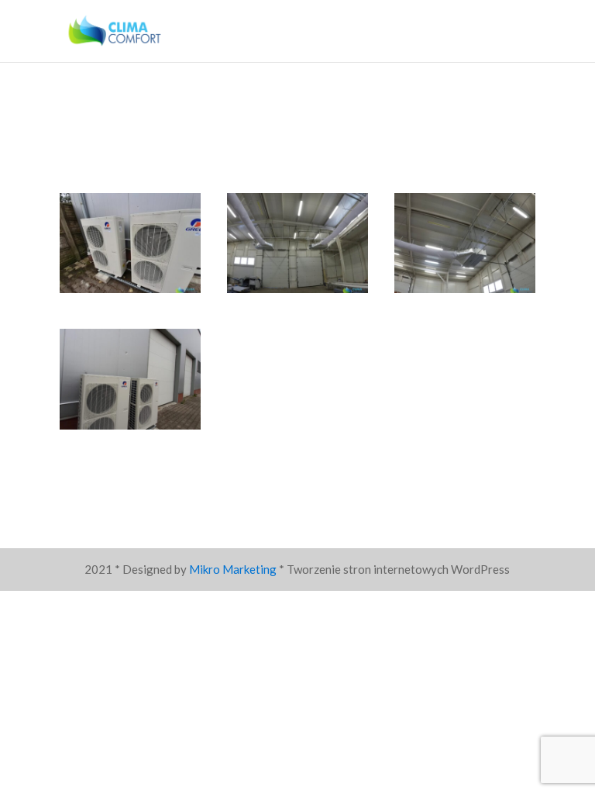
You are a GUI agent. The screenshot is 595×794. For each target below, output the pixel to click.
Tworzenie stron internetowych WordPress (398, 569)
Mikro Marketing (233, 569)
